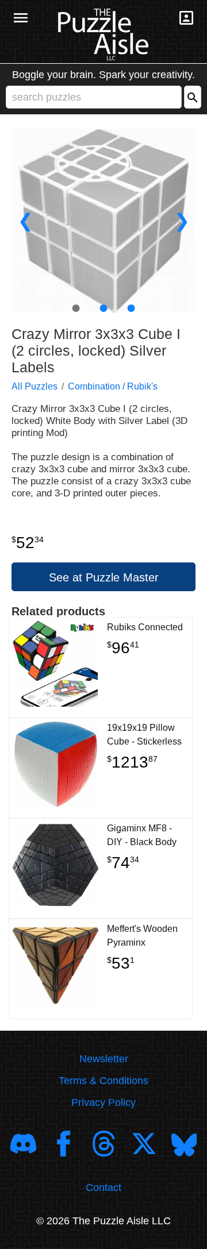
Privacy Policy (103, 1102)
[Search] (192, 97)
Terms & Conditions (103, 1080)
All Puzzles (34, 386)
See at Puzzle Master (104, 577)
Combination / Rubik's (113, 386)
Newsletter (103, 1059)
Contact (103, 1187)
